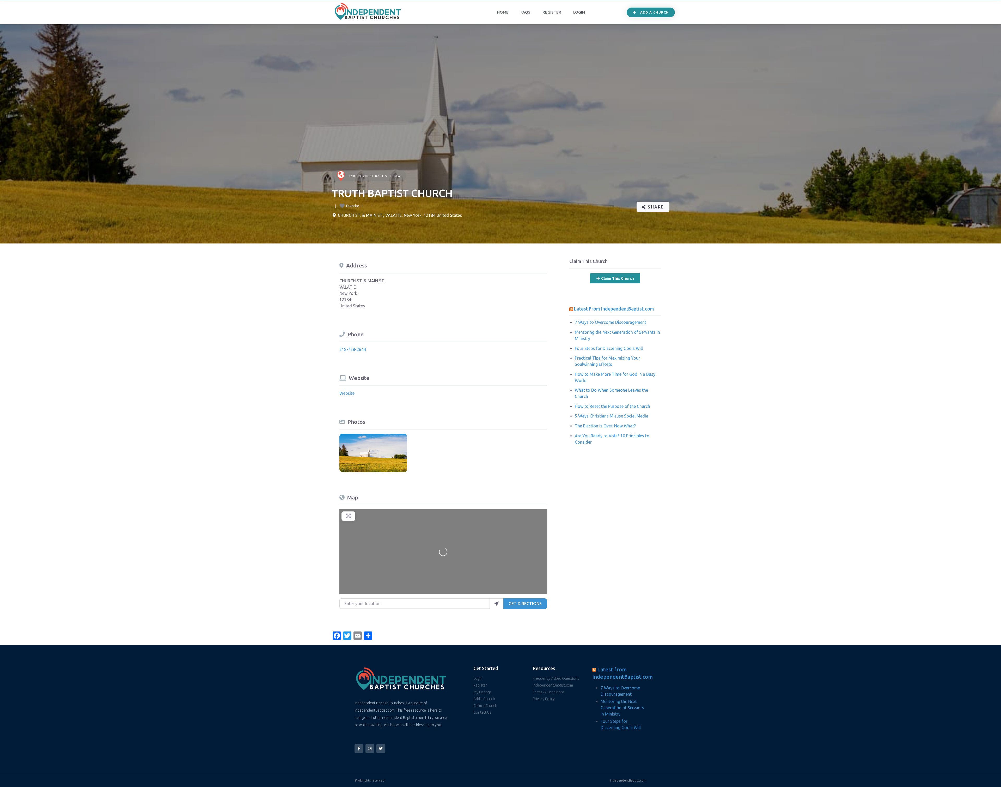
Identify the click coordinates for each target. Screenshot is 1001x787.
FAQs (525, 12)
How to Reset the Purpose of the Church (612, 406)
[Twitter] (380, 748)
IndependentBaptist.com (628, 780)
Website (347, 393)
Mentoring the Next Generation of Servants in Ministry (622, 707)
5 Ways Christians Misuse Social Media (611, 416)
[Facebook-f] (359, 748)
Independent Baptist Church (377, 176)
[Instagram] (369, 748)
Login (579, 12)
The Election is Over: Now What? (605, 426)
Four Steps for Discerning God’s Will (609, 348)
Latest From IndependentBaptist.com (614, 308)
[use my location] (497, 603)
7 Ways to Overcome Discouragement (610, 322)
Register (551, 12)
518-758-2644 (352, 349)
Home (503, 12)
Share (655, 207)
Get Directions (525, 603)
